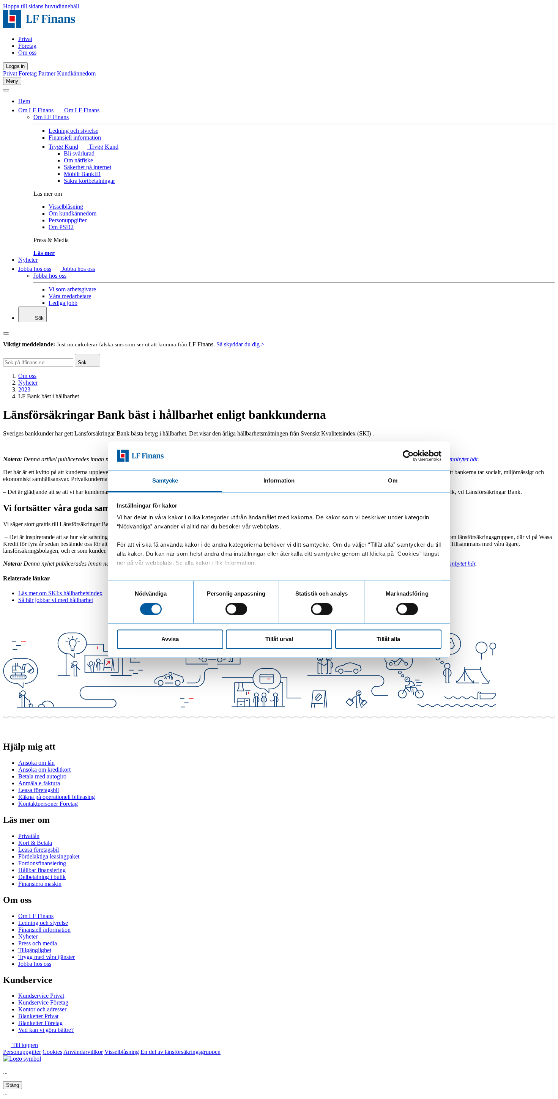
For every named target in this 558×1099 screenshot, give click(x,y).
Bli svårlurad (79, 153)
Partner (46, 73)
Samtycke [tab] (165, 481)
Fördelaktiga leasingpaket (48, 856)
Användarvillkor (83, 1052)
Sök (38, 318)
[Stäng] (6, 90)
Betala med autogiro (42, 776)
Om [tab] (392, 481)
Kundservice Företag (43, 1002)
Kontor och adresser (42, 1009)
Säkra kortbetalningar (89, 181)
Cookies (52, 1052)
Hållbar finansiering (42, 870)
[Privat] (39, 26)
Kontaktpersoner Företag (48, 803)
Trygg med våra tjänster (46, 957)
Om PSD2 (61, 227)
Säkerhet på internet (87, 167)
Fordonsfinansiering (42, 863)
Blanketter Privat (38, 1016)
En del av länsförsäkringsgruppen (180, 1052)
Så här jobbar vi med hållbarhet (55, 600)
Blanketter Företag (40, 1023)
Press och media (37, 943)
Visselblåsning (66, 206)
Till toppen (24, 1045)
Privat (25, 39)
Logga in (15, 66)
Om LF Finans (36, 110)
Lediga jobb (63, 303)
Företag (27, 45)
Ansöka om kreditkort (44, 769)
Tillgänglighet (34, 950)
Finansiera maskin (39, 883)
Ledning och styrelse (73, 130)
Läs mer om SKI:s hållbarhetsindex (60, 593)
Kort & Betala (35, 843)
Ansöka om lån (36, 762)
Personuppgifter (68, 220)
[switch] (236, 609)
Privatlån (28, 836)
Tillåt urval (279, 639)
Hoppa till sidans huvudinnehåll (41, 6)
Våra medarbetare (70, 296)
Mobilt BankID (82, 174)
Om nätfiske (78, 160)
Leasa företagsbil (38, 790)
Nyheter (28, 259)
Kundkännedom (76, 73)
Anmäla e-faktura (39, 783)
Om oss (27, 52)
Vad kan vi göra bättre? (46, 1030)
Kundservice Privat (41, 995)
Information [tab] (279, 481)
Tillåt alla (388, 639)
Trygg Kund (63, 146)
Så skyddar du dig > (240, 344)
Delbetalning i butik (42, 877)
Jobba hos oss (34, 269)
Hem (24, 101)
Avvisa (170, 639)
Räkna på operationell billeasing (56, 797)
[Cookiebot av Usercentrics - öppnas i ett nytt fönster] (408, 455)
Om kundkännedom (72, 213)
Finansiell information (75, 137)
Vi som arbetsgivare (72, 289)
